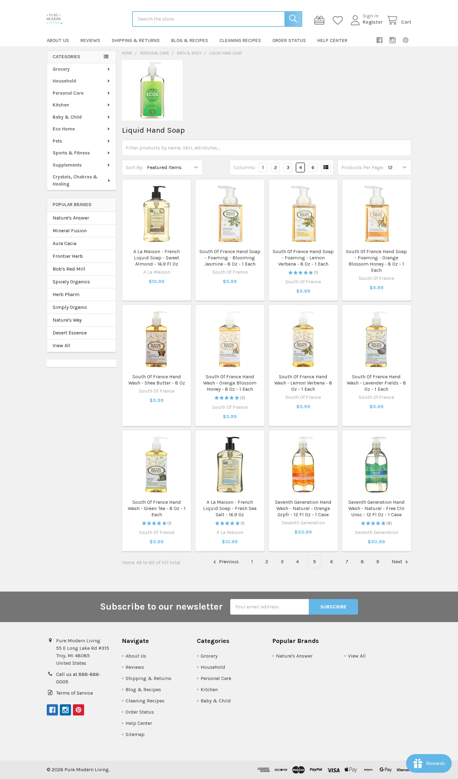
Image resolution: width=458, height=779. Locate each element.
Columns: (244, 167)
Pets (57, 141)
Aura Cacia (64, 243)
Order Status (289, 40)
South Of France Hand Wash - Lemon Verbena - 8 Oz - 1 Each (303, 383)
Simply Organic (70, 307)
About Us (58, 40)
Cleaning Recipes (240, 40)
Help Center (332, 40)
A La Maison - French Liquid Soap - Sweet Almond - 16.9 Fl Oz (156, 257)
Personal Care (68, 93)
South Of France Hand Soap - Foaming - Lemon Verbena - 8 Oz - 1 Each (303, 257)
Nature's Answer (71, 218)
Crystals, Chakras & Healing (75, 180)
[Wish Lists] (339, 20)
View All (61, 345)
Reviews (90, 40)
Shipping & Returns (136, 40)
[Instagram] (392, 40)
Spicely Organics (71, 282)
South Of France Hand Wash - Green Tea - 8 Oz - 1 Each (157, 508)
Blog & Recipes (189, 40)
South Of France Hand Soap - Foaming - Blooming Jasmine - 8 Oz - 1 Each (229, 257)
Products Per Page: (362, 167)
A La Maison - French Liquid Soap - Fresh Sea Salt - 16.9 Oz (229, 508)
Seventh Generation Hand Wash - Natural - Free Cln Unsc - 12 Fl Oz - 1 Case (376, 508)
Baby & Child (67, 117)
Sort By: (134, 167)
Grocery (61, 69)
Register (373, 22)
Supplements (67, 165)
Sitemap (135, 734)
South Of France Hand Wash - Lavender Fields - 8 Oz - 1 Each (376, 383)
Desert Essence (70, 333)
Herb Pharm (66, 294)
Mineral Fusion (70, 231)
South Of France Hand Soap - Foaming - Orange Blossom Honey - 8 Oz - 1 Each (376, 260)
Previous (228, 561)
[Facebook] (379, 40)
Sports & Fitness (71, 153)
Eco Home (64, 129)
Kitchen (61, 105)
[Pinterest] (405, 40)
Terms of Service (74, 693)
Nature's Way (67, 320)
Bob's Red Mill (69, 269)
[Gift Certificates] (320, 20)
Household (64, 81)
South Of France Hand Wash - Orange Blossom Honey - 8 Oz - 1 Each (229, 383)
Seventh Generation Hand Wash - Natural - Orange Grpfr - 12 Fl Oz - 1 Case (303, 508)
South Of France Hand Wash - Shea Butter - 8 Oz (156, 380)
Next (397, 561)
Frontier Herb (68, 256)
